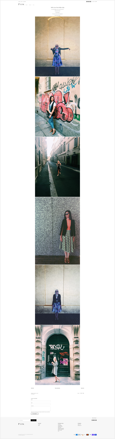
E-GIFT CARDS (60, 430)
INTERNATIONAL (60, 426)
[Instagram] (89, 1)
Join (21, 1)
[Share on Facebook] (80, 393)
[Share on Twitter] (81, 393)
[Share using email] (83, 393)
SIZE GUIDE (59, 427)
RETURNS (59, 424)
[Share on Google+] (82, 393)
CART (39, 425)
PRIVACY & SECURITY (61, 429)
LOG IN (39, 424)
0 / (94, 1)
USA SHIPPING (60, 425)
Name (31, 399)
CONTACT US (79, 425)
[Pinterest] (90, 1)
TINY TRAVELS (57, 12)
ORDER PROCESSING (61, 428)
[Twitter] (86, 1)
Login (19, 1)
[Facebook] (93, 420)
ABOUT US (79, 424)
